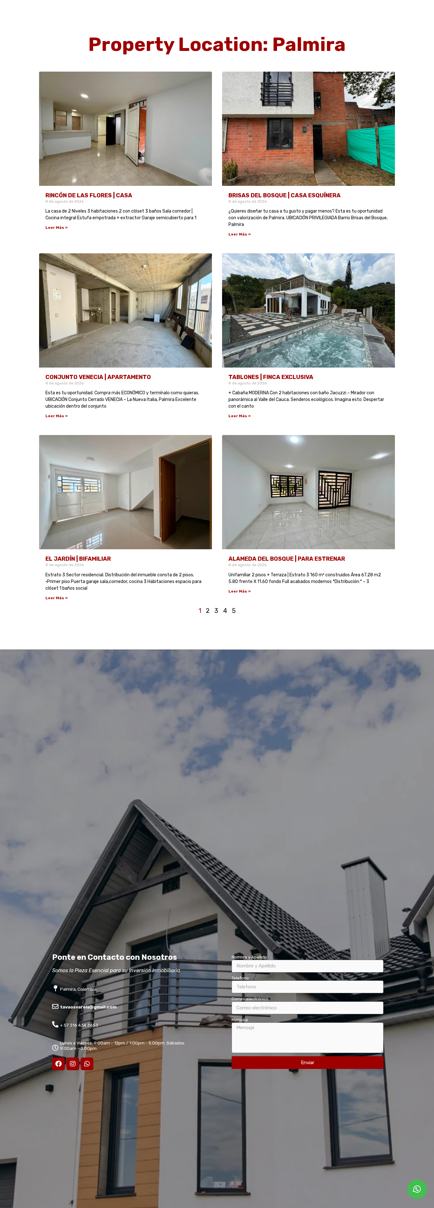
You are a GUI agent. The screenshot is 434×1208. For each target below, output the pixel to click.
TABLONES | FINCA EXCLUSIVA (270, 377)
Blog (370, 22)
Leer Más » (56, 227)
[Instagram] (72, 1063)
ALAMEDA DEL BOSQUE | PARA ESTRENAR (286, 558)
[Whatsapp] (87, 1063)
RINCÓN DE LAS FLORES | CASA (88, 195)
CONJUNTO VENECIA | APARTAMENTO (98, 377)
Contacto (398, 22)
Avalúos (290, 22)
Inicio (189, 22)
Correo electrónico (250, 998)
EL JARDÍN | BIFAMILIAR (78, 558)
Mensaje (240, 1019)
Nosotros (258, 22)
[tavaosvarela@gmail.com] (55, 1006)
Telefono (240, 978)
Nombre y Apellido (249, 957)
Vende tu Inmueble (331, 22)
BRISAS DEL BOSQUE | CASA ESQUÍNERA (284, 195)
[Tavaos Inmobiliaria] (40, 34)
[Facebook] (58, 1063)
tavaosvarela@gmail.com (88, 1006)
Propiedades (221, 22)
